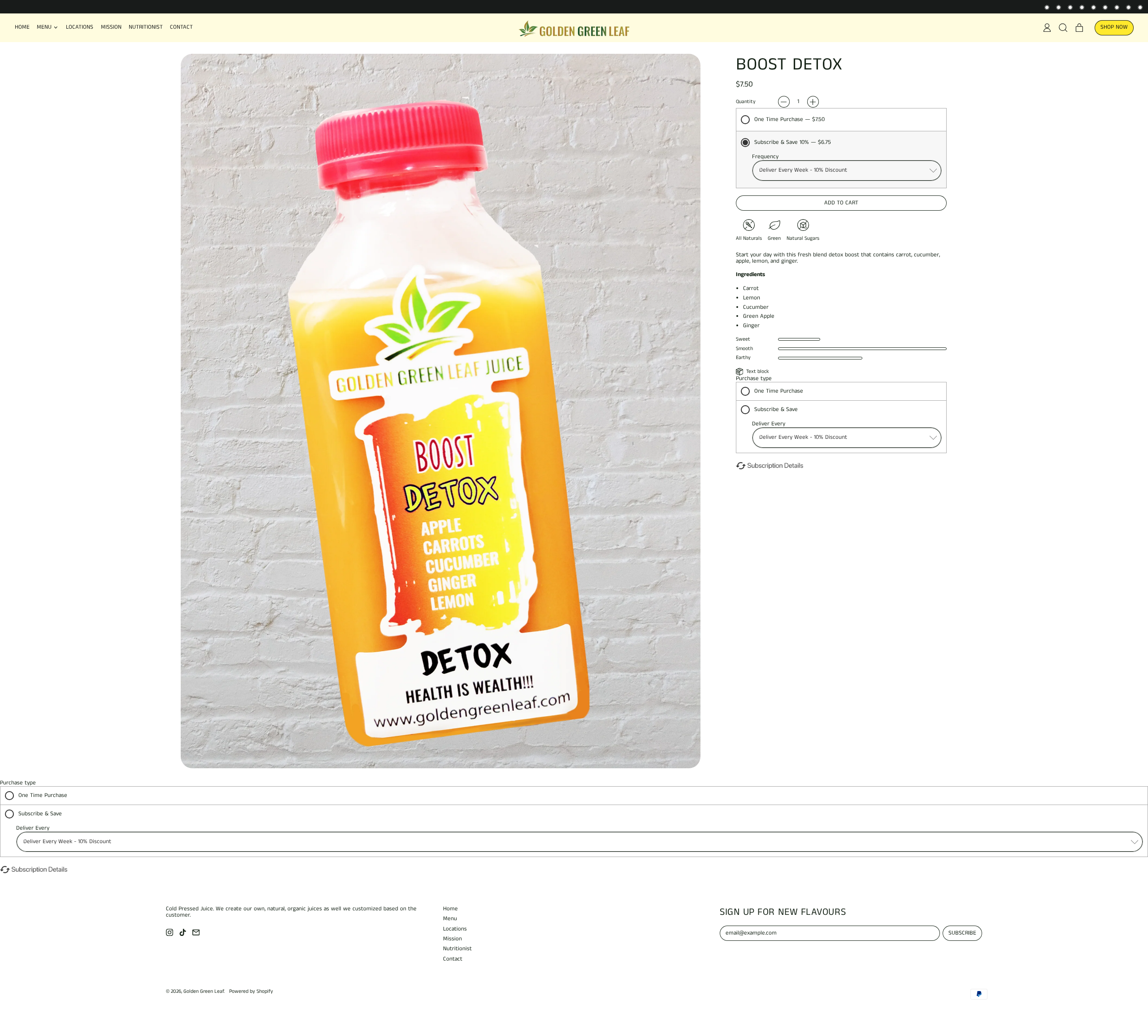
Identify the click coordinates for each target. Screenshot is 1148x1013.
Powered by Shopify (251, 991)
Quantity (746, 102)
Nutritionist (146, 27)
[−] (784, 102)
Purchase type (754, 378)
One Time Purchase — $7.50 (789, 120)
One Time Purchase (778, 391)
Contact (181, 27)
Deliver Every (768, 424)
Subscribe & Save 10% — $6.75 (792, 142)
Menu (450, 918)
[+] (813, 102)
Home (22, 27)
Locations (79, 27)
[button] (1063, 28)
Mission (111, 27)
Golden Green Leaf (203, 991)
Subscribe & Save (776, 410)
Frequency (765, 156)
